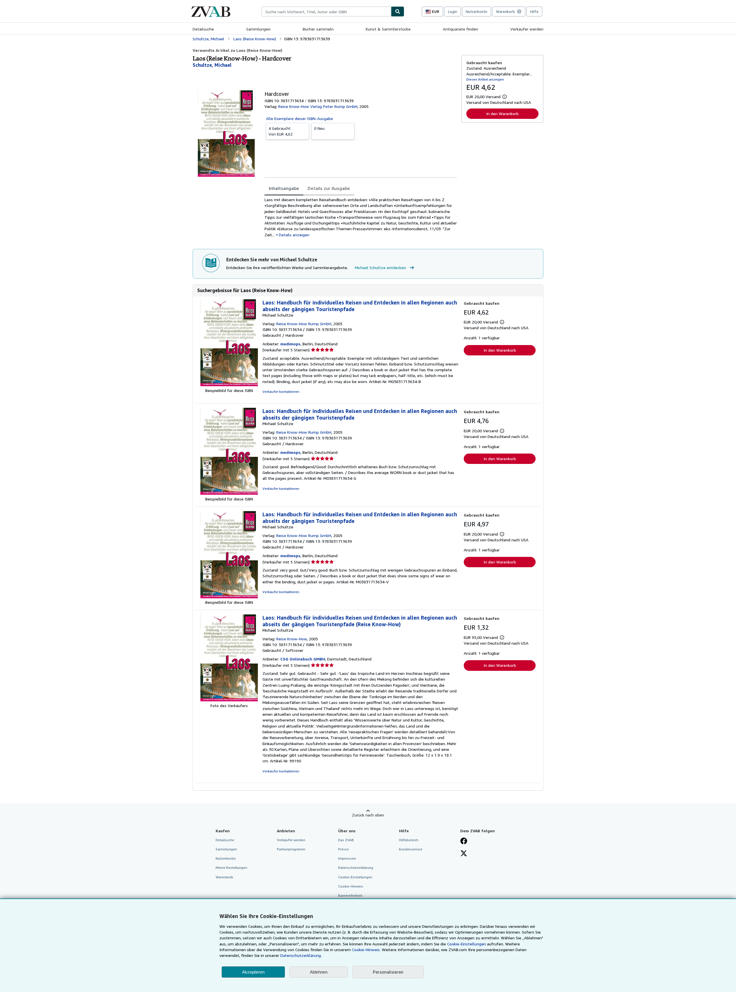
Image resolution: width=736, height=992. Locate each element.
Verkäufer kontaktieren (280, 391)
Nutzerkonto (476, 11)
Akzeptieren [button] (253, 972)
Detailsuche (203, 28)
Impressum (347, 858)
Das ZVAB (346, 840)
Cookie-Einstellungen (466, 943)
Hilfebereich (408, 840)
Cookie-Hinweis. (366, 949)
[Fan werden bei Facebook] (463, 841)
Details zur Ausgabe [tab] (329, 188)
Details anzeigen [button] (294, 234)
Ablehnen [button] (318, 972)
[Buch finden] (397, 11)
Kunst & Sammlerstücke (388, 28)
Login (452, 11)
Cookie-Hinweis (350, 886)
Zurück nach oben (368, 814)
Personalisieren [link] (388, 971)
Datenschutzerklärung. (301, 955)
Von (281, 131)
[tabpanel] (360, 217)
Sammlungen (258, 28)
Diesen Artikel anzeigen (485, 79)
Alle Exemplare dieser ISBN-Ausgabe (299, 118)
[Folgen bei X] (463, 853)
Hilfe (534, 11)
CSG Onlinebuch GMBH (302, 658)
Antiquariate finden (460, 28)
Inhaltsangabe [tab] (284, 188)
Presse (343, 849)
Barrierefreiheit (350, 895)
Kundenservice (410, 849)
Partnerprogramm (291, 849)
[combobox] (326, 11)
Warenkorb (224, 877)
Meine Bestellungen (231, 867)
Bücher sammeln (318, 28)
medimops (290, 343)
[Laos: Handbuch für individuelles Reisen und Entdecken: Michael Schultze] (229, 384)
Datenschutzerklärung (355, 867)
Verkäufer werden (526, 28)
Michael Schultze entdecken (380, 267)
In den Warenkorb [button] (502, 113)
